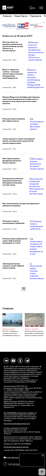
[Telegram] (27, 360)
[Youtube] (13, 360)
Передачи (35, 16)
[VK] (6, 360)
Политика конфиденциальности (17, 424)
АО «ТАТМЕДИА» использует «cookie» (19, 413)
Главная (7, 16)
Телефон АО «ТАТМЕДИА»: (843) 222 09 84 (20, 450)
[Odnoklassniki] (20, 360)
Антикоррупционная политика (16, 447)
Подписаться (32, 463)
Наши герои (20, 16)
